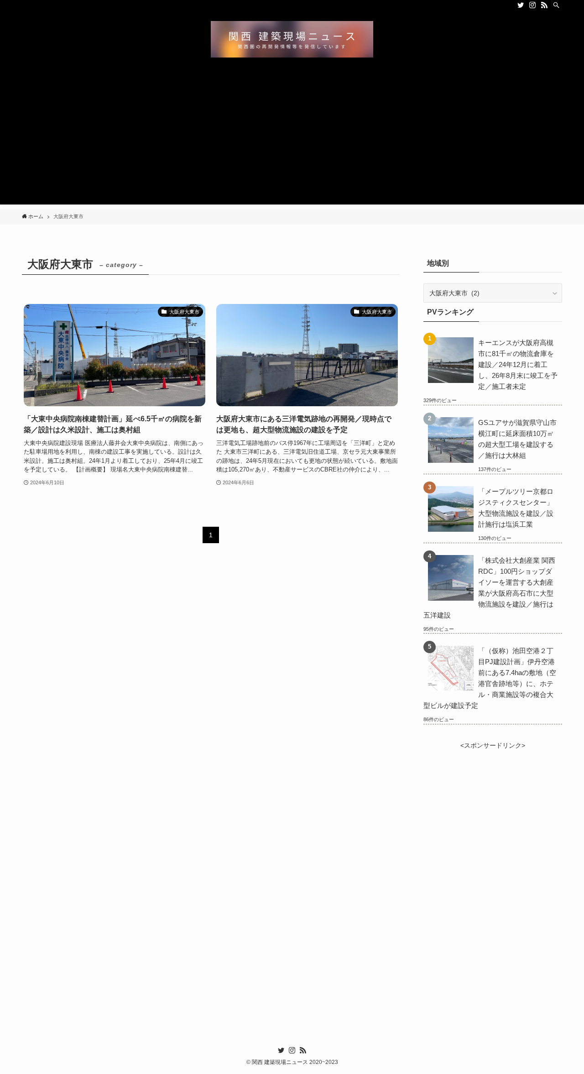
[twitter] (521, 5)
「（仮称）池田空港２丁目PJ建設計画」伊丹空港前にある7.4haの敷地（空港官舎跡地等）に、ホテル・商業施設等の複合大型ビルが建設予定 (489, 678)
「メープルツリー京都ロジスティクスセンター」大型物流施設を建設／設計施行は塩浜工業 (515, 507)
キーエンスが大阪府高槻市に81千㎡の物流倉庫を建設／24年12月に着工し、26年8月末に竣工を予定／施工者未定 (518, 364)
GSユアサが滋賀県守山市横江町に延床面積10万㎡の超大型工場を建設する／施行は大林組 (517, 439)
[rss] (544, 5)
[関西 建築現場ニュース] (292, 39)
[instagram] (532, 5)
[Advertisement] (292, 140)
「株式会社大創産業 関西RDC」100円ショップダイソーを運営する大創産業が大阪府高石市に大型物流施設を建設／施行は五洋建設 (489, 587)
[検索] (556, 5)
